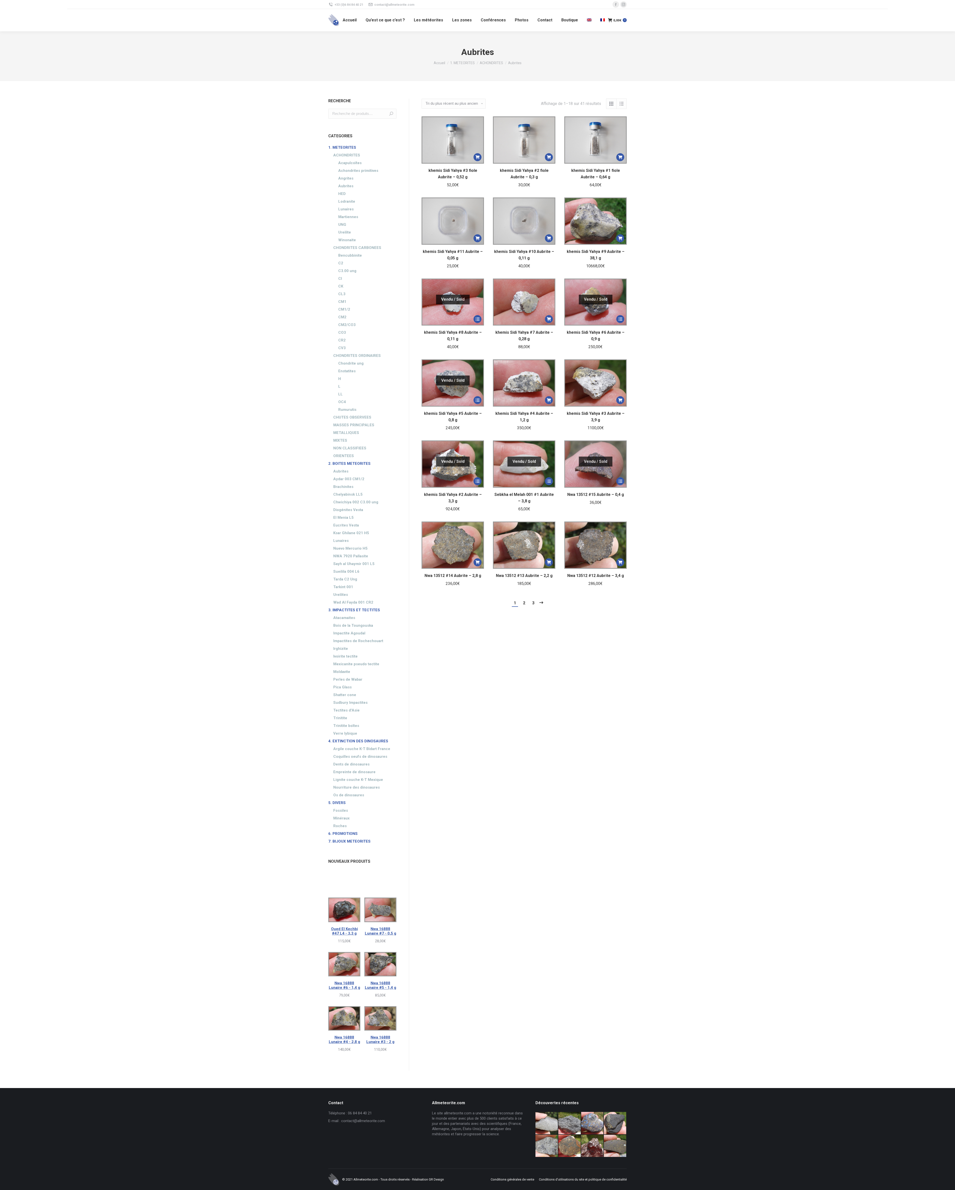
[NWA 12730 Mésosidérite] (592, 1123)
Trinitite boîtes (346, 725)
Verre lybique (345, 733)
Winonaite (347, 240)
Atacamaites (344, 618)
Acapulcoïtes (350, 163)
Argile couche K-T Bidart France (361, 749)
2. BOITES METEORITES (349, 463)
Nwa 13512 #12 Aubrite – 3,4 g (595, 575)
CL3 (341, 294)
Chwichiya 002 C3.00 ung (355, 502)
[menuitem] (350, 20)
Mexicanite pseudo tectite (356, 664)
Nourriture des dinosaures (356, 787)
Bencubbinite (350, 255)
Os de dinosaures (348, 795)
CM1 (342, 301)
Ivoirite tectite (345, 656)
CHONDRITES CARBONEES (357, 247)
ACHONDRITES (346, 155)
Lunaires (346, 209)
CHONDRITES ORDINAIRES (357, 355)
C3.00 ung (347, 271)
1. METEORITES (342, 147)
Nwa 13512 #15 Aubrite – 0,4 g (595, 494)
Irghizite (340, 648)
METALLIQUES (346, 432)
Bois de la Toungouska (353, 625)
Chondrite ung (351, 363)
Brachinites (343, 486)
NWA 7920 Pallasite (350, 556)
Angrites (345, 178)
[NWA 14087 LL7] (546, 1146)
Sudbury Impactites (350, 702)
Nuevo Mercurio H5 (350, 548)
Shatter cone (344, 695)
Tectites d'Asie (346, 710)
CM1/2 (344, 309)
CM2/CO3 (347, 325)
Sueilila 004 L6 (346, 571)
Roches (340, 826)
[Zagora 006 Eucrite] (546, 1123)
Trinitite (340, 718)
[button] (477, 157)
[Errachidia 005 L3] (592, 1146)
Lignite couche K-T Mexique (358, 779)
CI (340, 278)
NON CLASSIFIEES (349, 448)
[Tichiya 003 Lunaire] (569, 1123)
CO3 (342, 332)
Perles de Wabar (347, 679)
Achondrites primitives (358, 170)
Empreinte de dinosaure (354, 772)
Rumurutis (347, 409)
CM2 (342, 317)
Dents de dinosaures (351, 764)
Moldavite (341, 671)
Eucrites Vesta (346, 525)
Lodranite (346, 201)
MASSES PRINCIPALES (353, 425)
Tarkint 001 (343, 587)
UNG (342, 224)
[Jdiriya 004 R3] (569, 1146)
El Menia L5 (343, 517)
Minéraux (341, 818)
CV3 (342, 348)
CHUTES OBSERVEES (352, 417)
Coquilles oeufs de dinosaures (360, 756)
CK (340, 286)
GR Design (436, 1179)
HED (342, 193)
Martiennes (348, 217)
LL (340, 394)
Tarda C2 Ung (345, 579)
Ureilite (344, 232)
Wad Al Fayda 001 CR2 (353, 602)
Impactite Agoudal (349, 633)
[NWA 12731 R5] (615, 1123)
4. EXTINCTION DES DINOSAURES (358, 741)
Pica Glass (342, 687)
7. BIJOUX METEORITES (349, 841)
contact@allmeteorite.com (394, 4)
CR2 (342, 340)
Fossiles (340, 810)
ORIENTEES (343, 456)
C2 (340, 263)
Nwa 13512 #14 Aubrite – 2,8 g (453, 575)
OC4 (342, 402)
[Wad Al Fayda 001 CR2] (615, 1146)
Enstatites (347, 371)
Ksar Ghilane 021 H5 (351, 533)
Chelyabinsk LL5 (348, 494)
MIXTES (340, 440)
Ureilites (340, 594)
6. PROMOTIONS (343, 833)
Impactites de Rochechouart (358, 641)
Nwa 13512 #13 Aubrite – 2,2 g (524, 575)
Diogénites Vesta (348, 510)
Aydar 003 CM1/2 (348, 479)
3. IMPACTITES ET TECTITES (354, 610)
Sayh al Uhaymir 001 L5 (354, 564)
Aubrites (345, 186)
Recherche (391, 114)
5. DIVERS (337, 803)
